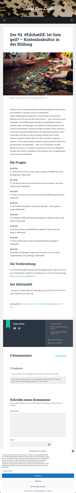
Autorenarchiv (15, 328)
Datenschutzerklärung (39, 491)
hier (34, 276)
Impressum (49, 491)
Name (12, 440)
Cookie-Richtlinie (28, 491)
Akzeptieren (38, 476)
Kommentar (14, 411)
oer (56, 334)
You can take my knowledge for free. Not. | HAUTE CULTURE (35, 374)
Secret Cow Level (38, 8)
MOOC (52, 334)
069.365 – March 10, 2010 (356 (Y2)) (34, 304)
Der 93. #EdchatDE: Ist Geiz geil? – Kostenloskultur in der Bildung (35, 39)
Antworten (60, 356)
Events (52, 327)
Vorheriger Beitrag (56, 340)
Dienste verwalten (7, 470)
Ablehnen (38, 481)
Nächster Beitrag (56, 343)
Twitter (52, 329)
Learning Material (61, 327)
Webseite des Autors (19, 328)
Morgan (54, 304)
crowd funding (55, 332)
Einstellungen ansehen (38, 486)
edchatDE (63, 332)
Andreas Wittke (19, 276)
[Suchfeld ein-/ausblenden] (72, 20)
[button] (73, 451)
